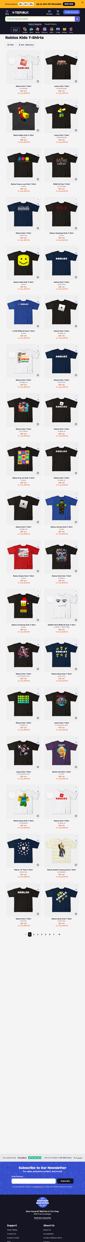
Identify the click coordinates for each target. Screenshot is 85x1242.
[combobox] (40, 18)
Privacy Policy (38, 1186)
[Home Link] (20, 12)
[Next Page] (59, 934)
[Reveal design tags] (38, 81)
